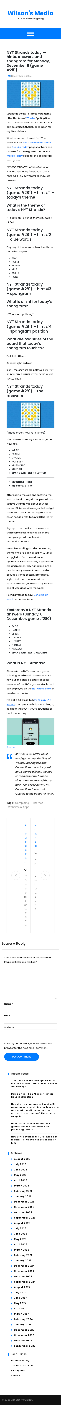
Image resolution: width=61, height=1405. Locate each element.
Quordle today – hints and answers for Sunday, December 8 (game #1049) (25, 873)
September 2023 (25, 1346)
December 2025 (24, 1201)
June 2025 (20, 1233)
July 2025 (20, 1228)
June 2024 (20, 1297)
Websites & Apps (18, 807)
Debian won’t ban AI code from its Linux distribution (32, 1095)
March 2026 (21, 1185)
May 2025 (20, 1239)
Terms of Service (22, 1365)
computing (22, 803)
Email (8, 1015)
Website (9, 1027)
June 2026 (20, 1169)
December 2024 (24, 1265)
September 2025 (25, 1217)
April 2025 (20, 1244)
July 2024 (20, 1292)
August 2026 (22, 1159)
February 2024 (23, 1319)
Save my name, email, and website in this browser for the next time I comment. (28, 1046)
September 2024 (25, 1281)
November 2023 (24, 1335)
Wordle (30, 118)
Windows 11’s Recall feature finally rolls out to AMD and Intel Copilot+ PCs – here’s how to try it (36, 856)
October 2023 (23, 1340)
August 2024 (22, 1287)
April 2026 (20, 1180)
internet (38, 803)
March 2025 (21, 1249)
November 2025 (24, 1207)
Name (8, 1003)
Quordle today (20, 147)
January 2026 (23, 1196)
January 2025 (23, 1260)
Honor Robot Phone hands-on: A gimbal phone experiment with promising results (31, 1126)
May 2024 (20, 1303)
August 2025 (22, 1223)
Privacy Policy (20, 1360)
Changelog (18, 1370)
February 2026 (23, 1191)
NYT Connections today (37, 142)
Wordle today (15, 155)
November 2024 (24, 1271)
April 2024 (20, 1308)
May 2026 (20, 1175)
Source (11, 747)
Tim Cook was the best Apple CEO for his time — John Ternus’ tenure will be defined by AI (34, 1083)
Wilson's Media (31, 13)
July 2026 (20, 1164)
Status (15, 1375)
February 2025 (23, 1255)
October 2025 (23, 1212)
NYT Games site (41, 688)
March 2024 (21, 1313)
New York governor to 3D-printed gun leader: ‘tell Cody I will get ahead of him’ (34, 1139)
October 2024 (23, 1276)
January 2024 (23, 1324)
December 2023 (24, 1329)
